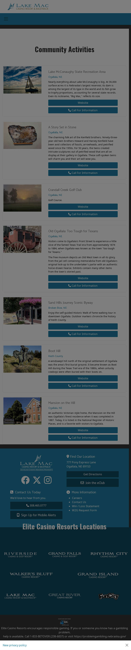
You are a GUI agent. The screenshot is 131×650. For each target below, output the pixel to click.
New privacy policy (15, 645)
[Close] (127, 645)
